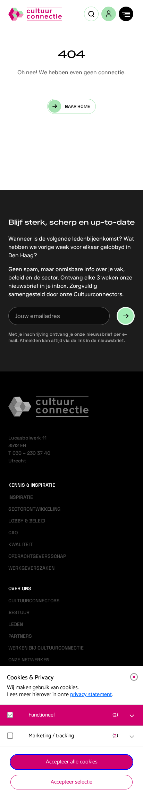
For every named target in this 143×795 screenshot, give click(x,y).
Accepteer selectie (71, 782)
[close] (134, 677)
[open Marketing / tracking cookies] (132, 737)
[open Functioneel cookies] (132, 716)
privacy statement (91, 694)
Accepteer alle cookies (72, 762)
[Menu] (126, 14)
